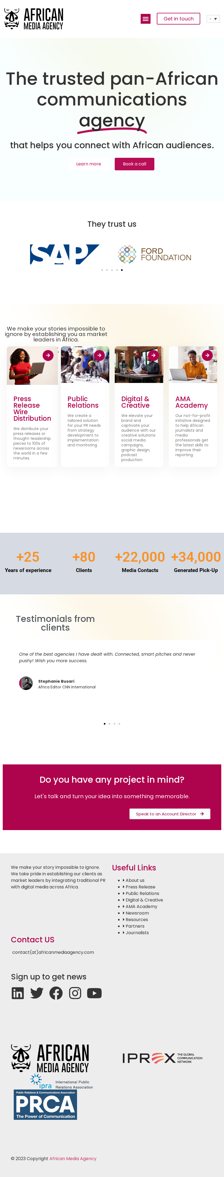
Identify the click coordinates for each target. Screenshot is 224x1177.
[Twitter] (37, 993)
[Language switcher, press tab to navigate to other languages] (213, 19)
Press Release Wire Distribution (32, 408)
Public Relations (83, 402)
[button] (146, 19)
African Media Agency (72, 1158)
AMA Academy (191, 402)
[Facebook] (56, 993)
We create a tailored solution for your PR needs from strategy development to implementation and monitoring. (84, 430)
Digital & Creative (135, 402)
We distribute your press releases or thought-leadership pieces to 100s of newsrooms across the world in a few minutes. (32, 443)
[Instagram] (75, 993)
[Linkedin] (18, 993)
